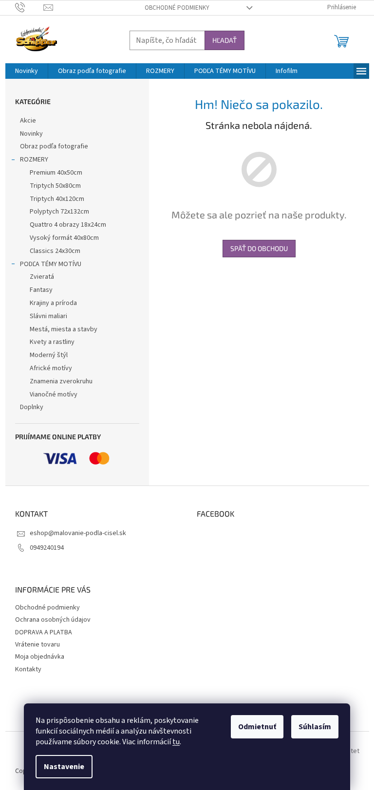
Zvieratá (42, 277)
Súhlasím (315, 726)
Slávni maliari (48, 316)
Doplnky (31, 407)
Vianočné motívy (53, 394)
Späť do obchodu (259, 248)
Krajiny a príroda (53, 303)
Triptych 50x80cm (55, 186)
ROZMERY (34, 159)
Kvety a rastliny (52, 342)
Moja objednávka (39, 657)
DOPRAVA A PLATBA (43, 632)
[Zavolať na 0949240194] (29, 7)
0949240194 (47, 548)
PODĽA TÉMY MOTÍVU (50, 264)
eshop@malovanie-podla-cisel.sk (78, 533)
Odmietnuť (257, 726)
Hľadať (224, 40)
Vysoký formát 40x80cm (64, 238)
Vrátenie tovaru (37, 644)
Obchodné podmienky (177, 7)
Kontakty (28, 669)
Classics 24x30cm (55, 251)
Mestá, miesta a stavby (63, 329)
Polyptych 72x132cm (59, 211)
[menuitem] (26, 71)
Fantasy (41, 290)
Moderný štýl (49, 355)
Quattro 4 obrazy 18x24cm (68, 225)
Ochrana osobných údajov (53, 620)
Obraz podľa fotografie (54, 146)
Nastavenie (64, 766)
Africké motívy (51, 368)
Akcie (28, 121)
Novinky (31, 134)
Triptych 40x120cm (57, 199)
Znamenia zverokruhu (61, 381)
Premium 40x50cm (56, 173)
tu (176, 741)
